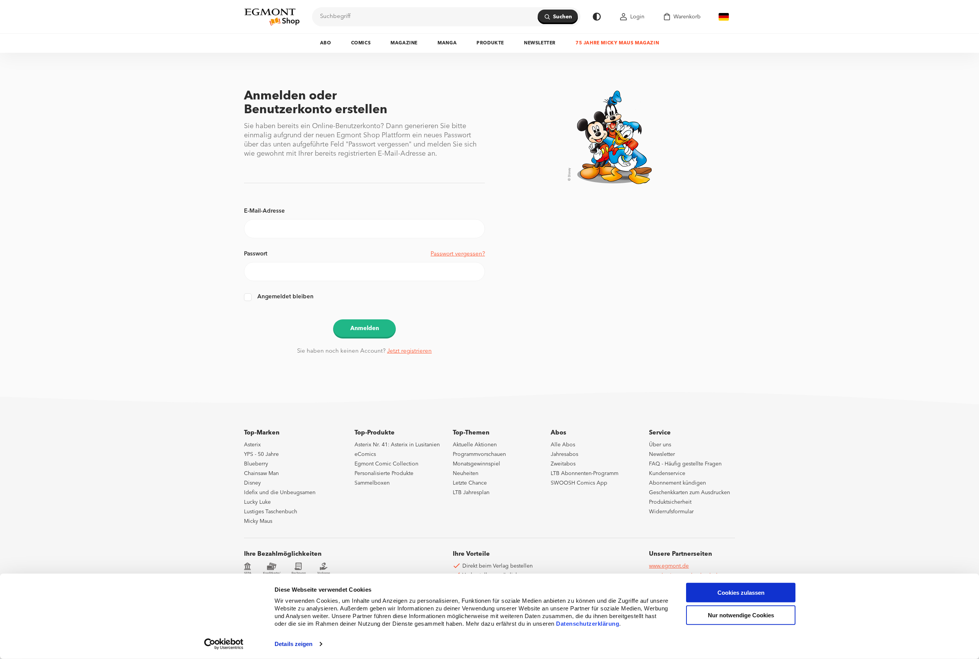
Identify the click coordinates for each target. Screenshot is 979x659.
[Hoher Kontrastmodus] (597, 17)
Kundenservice (667, 473)
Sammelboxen (372, 483)
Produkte (490, 43)
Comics (361, 43)
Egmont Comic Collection (386, 464)
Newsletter (540, 43)
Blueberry (256, 464)
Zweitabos (563, 464)
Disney (252, 483)
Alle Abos (563, 444)
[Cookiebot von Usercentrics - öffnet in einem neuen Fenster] (223, 644)
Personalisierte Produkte (384, 473)
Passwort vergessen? (458, 254)
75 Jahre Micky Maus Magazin (617, 43)
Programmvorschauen (479, 454)
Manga (447, 43)
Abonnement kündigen (677, 483)
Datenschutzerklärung (587, 623)
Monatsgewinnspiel (476, 464)
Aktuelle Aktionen (475, 444)
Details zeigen (293, 644)
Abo (325, 43)
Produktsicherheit (670, 502)
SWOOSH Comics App (579, 483)
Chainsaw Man (261, 473)
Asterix (252, 444)
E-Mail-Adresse (264, 211)
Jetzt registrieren (409, 351)
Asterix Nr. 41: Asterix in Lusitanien (397, 444)
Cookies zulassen (740, 592)
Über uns (660, 444)
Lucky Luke (257, 502)
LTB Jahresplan (471, 492)
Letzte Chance (470, 483)
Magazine (404, 43)
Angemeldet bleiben (285, 297)
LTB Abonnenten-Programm (584, 473)
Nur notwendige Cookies (741, 615)
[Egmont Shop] (272, 17)
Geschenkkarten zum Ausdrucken (689, 492)
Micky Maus (258, 521)
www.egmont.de (669, 566)
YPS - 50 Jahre (261, 454)
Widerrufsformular (671, 511)
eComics (365, 454)
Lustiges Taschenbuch (270, 511)
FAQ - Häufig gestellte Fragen (685, 464)
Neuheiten (465, 473)
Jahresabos (564, 454)
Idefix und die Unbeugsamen (279, 492)
